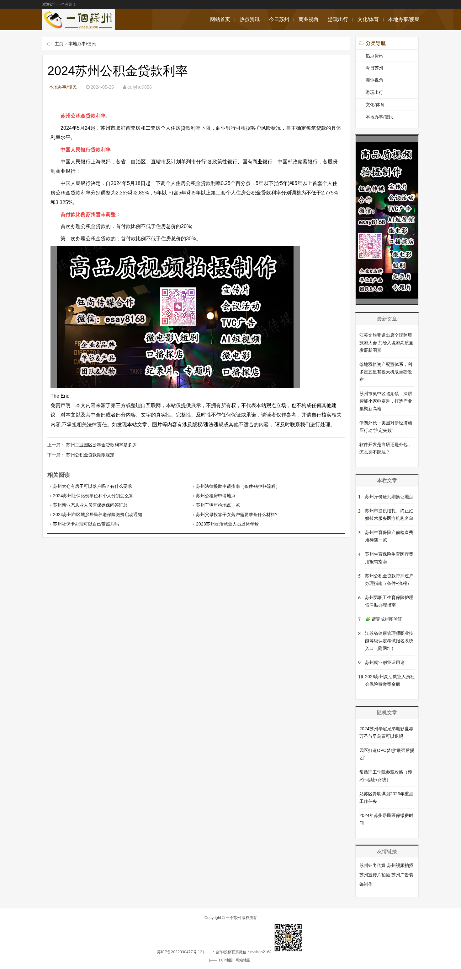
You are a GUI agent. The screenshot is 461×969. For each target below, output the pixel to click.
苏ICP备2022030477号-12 (179, 952)
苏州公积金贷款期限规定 (90, 454)
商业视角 (309, 19)
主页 (59, 43)
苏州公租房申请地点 (216, 495)
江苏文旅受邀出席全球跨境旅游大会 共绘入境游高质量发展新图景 (386, 343)
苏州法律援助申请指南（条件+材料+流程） (238, 486)
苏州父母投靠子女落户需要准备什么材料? (237, 514)
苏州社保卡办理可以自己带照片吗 (86, 523)
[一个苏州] (78, 27)
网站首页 (220, 19)
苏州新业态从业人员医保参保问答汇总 (90, 505)
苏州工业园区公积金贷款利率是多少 (101, 444)
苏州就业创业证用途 (385, 662)
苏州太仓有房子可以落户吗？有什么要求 (92, 486)
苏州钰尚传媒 (372, 865)
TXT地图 (225, 960)
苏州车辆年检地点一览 (218, 505)
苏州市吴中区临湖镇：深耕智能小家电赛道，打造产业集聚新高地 (385, 401)
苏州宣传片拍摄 (374, 874)
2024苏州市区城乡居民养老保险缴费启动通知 (97, 514)
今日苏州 (279, 19)
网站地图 (243, 960)
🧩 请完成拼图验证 (383, 619)
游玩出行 (338, 19)
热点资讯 (250, 19)
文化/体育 (368, 19)
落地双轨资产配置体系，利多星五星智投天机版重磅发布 (385, 372)
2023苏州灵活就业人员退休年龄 (227, 523)
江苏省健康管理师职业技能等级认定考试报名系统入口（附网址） (389, 641)
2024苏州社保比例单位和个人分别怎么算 (93, 495)
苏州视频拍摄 (400, 865)
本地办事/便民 (404, 19)
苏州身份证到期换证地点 (389, 496)
